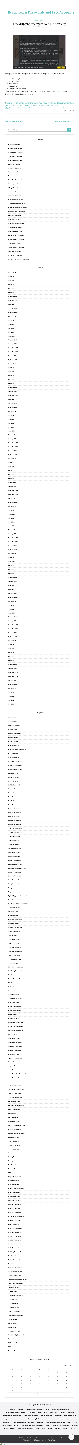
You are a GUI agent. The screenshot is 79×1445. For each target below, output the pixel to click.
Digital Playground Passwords (18, 896)
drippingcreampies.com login (53, 105)
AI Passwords (12, 729)
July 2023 (11, 415)
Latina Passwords (14, 1078)
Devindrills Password (15, 160)
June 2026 (11, 280)
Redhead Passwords (14, 1196)
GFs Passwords (13, 983)
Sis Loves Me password (61, 1425)
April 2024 (11, 379)
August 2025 (12, 316)
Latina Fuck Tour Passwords (17, 1074)
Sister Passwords (13, 1224)
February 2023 (12, 435)
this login (62, 91)
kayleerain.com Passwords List (64, 121)
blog (47, 1409)
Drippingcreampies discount (55, 104)
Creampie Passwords (15, 864)
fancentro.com (42, 1412)
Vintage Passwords (14, 1331)
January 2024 (12, 391)
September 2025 (13, 312)
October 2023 (12, 403)
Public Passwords (14, 1180)
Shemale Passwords (14, 1220)
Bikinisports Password (15, 199)
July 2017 (11, 692)
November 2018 (13, 629)
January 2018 (12, 668)
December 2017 (13, 672)
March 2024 (11, 383)
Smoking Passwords (14, 1232)
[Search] (69, 130)
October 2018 (12, 633)
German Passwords (14, 979)
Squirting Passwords (14, 1252)
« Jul (38, 1393)
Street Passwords (13, 1264)
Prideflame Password (15, 227)
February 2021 (12, 530)
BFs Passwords (13, 781)
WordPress (52, 1440)
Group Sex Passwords (15, 998)
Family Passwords (14, 931)
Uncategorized (12, 1327)
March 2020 (11, 573)
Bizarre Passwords (14, 793)
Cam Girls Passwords (15, 828)
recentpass (43, 27)
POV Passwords (13, 1173)
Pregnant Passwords (14, 1176)
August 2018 (12, 640)
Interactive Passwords (15, 1042)
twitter (50, 1428)
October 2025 (12, 308)
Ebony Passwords (14, 907)
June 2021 (11, 514)
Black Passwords (13, 797)
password (70, 1419)
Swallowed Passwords (15, 1271)
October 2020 (12, 546)
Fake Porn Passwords (15, 927)
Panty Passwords (13, 1141)
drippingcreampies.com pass (13, 107)
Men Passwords (13, 1113)
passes (62, 1419)
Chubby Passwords (14, 848)
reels (75, 1422)
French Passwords (14, 955)
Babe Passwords (13, 757)
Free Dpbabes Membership (13, 121)
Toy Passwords (13, 1303)
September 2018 (13, 637)
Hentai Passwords (14, 1018)
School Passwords (14, 1208)
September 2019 (13, 597)
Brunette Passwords (14, 820)
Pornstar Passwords (14, 1169)
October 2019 (12, 593)
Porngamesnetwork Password (17, 207)
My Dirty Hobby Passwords (17, 1125)
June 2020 (11, 561)
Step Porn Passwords (15, 1256)
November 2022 (13, 447)
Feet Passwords (13, 935)
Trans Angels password (25, 1428)
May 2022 (11, 470)
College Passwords (14, 856)
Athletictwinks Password (16, 235)
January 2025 (12, 344)
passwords (5, 1422)
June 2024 (11, 371)
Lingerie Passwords (14, 1093)
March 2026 (11, 292)
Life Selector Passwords (16, 1089)
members (28, 1419)
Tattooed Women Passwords (17, 1279)
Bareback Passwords (15, 769)
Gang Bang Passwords (15, 967)
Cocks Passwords (14, 852)
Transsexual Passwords (15, 1315)
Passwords (11, 1153)
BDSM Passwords (13, 777)
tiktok (6, 1428)
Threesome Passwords (15, 1295)
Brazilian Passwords (14, 809)
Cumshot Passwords (14, 876)
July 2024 (11, 367)
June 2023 (11, 419)
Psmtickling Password (15, 243)
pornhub (40, 1422)
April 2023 (11, 427)
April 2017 (11, 704)
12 (30, 1380)
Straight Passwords (14, 1260)
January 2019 (12, 621)
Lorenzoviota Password (15, 152)
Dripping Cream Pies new (48, 102)
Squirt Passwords (13, 1248)
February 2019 (12, 617)
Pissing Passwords (14, 1157)
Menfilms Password (14, 251)
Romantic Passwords (15, 1200)
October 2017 (12, 680)
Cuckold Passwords (14, 872)
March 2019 (11, 613)
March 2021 (11, 526)
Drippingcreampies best (40, 104)
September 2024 (13, 360)
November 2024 (13, 352)
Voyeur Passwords (14, 1339)
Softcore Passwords (14, 1236)
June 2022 (11, 466)
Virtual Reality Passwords (16, 1335)
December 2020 (13, 538)
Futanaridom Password (15, 176)
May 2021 (11, 518)
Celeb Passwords (13, 840)
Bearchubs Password (15, 231)
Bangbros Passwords (15, 765)
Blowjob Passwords (14, 805)
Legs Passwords (13, 1082)
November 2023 (13, 399)
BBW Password (13, 773)
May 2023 (11, 423)
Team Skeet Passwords (15, 1283)
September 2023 (13, 407)
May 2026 (11, 284)
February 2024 (12, 387)
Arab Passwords (13, 741)
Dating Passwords (14, 888)
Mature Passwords (14, 1109)
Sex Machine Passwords (16, 1216)
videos (65, 1428)
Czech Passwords (13, 880)
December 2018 (13, 625)
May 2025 (11, 328)
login (6, 1419)
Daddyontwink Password (16, 239)
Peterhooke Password (15, 156)
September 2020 (13, 549)
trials (38, 1428)
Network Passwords (14, 1129)
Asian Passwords (13, 745)
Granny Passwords (14, 991)
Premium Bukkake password (55, 1422)
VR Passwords (12, 1347)
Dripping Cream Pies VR (11, 104)
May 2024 (11, 375)
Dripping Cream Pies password (64, 102)
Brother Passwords (14, 816)
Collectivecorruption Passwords (18, 259)
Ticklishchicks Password (16, 247)
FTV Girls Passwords (14, 959)
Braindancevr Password (15, 172)
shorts (48, 1425)
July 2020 (11, 557)
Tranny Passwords (14, 1311)
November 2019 (13, 589)
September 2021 (13, 502)
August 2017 (12, 688)
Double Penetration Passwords (18, 903)
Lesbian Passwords (14, 1085)
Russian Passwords (14, 1204)
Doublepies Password (15, 255)
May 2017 (11, 700)
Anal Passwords (13, 737)
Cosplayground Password (16, 203)
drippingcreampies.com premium (49, 107)
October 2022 (12, 451)
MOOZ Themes (35, 1440)
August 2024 (12, 364)
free (51, 1412)
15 (57, 1380)
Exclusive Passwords (15, 919)
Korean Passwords (14, 1062)
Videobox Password (14, 219)
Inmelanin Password (14, 195)
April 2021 (11, 522)
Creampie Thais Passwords (17, 868)
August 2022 (12, 458)
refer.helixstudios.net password (32, 1425)
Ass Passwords (13, 753)
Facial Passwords (13, 923)
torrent (12, 1428)
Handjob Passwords (14, 1006)
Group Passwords (14, 994)
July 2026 (11, 276)
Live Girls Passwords (15, 1097)
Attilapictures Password (16, 188)
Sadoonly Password (14, 168)
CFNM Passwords (13, 844)
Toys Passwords (13, 1307)
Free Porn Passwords (15, 951)
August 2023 (12, 411)
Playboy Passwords (14, 1161)
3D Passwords (12, 717)
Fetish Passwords (14, 939)
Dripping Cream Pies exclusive (33, 102)
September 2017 (13, 684)
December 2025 (13, 300)
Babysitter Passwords (15, 761)
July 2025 (11, 320)
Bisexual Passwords (14, 789)
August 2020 (12, 553)
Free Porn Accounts (39, 20)
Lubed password (16, 1419)
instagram (58, 1415)
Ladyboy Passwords (14, 1066)
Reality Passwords (14, 1192)
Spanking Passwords (15, 1244)
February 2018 (12, 664)
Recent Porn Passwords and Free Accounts (41, 12)
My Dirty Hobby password (42, 1419)
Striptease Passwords (15, 1267)
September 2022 (13, 455)
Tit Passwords (12, 1299)
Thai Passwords (13, 1291)
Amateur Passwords (14, 733)
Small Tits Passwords (15, 1228)
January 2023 (12, 439)
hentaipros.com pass (67, 1412)
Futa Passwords (13, 963)
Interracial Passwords (15, 1046)
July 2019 (11, 605)
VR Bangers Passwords (15, 1343)
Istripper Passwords (14, 1050)
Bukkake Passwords (14, 824)
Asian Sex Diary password (35, 1409)
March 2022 (11, 478)
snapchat (74, 1425)
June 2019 (11, 609)
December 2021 (13, 490)
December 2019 (13, 585)
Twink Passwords (13, 1319)
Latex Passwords (13, 1070)
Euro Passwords (13, 915)
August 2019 (12, 601)
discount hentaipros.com (60, 1409)
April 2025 (11, 332)
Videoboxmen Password (16, 223)
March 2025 (11, 336)
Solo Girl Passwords (14, 1240)
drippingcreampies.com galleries (36, 105)
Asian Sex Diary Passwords (17, 749)
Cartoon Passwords (14, 832)
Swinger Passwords (14, 1275)
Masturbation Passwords (16, 1105)
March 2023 (11, 431)
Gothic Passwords (14, 987)
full (56, 1412)
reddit (69, 1422)
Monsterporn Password (15, 184)
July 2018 (11, 644)
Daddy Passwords (14, 884)
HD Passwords (12, 1014)
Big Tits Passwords (14, 785)
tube (43, 1428)
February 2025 (12, 340)
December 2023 (13, 395)
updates (57, 1428)
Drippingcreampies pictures (19, 105)
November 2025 (13, 304)
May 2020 (11, 565)
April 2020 (11, 569)
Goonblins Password (15, 180)
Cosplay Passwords (14, 860)
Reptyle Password (14, 144)
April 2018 (11, 656)
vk (71, 1428)
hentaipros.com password (12, 1415)
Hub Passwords (13, 1034)
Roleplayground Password (16, 211)
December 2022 (13, 443)
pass (55, 1419)
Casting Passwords (14, 836)
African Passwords (14, 725)
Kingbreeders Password (16, 148)
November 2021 (13, 494)
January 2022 (12, 486)
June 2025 (11, 324)
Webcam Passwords (14, 1351)
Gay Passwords (13, 975)
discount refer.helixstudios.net (15, 1412)
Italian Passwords (13, 1054)
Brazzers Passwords (14, 812)
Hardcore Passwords (14, 1010)
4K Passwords (12, 721)
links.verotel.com (70, 1415)
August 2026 (12, 273)
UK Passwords (12, 1323)
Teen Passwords (13, 1287)
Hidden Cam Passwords (15, 1026)
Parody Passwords (14, 1145)
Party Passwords (13, 1149)
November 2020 (13, 542)
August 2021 (12, 506)
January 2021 (12, 534)
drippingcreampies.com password (30, 107)
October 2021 (12, 498)
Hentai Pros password (31, 1415)
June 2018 (11, 648)
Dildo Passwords (13, 900)
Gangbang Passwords (15, 971)
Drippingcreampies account (25, 104)
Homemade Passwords (15, 1030)
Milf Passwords (13, 1117)
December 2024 (13, 348)
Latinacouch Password (15, 192)
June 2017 (11, 696)
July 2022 (11, 462)
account (20, 1409)
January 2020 (12, 581)
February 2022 (12, 482)
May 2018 (11, 652)
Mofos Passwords (14, 1121)
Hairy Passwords (13, 1002)
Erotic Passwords (13, 911)
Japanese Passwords (15, 1058)
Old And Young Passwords (16, 1133)
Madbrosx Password (14, 215)
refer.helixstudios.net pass (10, 1425)
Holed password (46, 1415)
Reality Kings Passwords (16, 1188)
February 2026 (12, 296)
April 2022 (11, 474)
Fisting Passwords (14, 943)
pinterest (31, 1422)
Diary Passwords (13, 892)
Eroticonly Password (14, 164)
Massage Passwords (14, 1101)
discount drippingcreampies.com (15, 102)
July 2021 (11, 510)
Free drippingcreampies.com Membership (39, 24)
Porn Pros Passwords (15, 1165)
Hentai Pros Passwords (15, 1022)
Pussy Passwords (13, 1184)
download (31, 1412)
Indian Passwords (14, 1038)
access (12, 1409)
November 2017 (13, 676)
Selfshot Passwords (14, 1212)
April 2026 (11, 288)
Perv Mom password (19, 1422)
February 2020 (12, 577)
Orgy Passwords (13, 1137)
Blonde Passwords (14, 801)
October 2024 (12, 356)
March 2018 (11, 660)
